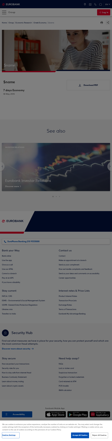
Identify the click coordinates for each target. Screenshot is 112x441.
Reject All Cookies (99, 435)
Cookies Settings (9, 435)
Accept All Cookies (80, 435)
